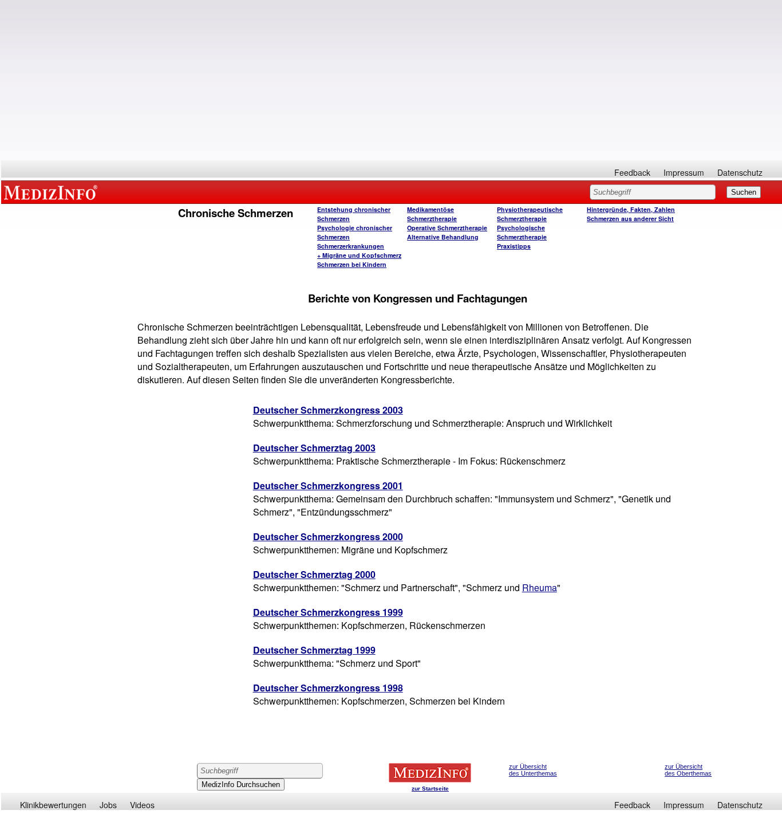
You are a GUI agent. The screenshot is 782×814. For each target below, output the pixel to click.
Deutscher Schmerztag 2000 (314, 574)
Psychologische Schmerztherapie (522, 232)
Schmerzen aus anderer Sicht (630, 218)
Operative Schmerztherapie (447, 227)
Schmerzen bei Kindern (351, 264)
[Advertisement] (391, 80)
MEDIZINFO (52, 191)
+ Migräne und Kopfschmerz (359, 255)
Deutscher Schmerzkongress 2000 (328, 536)
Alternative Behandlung (443, 237)
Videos (142, 805)
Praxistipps (514, 246)
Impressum (683, 172)
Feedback (632, 172)
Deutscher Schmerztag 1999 (314, 649)
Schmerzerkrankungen (350, 246)
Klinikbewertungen (53, 805)
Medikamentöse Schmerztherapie (432, 214)
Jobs (108, 805)
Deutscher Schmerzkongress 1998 (328, 687)
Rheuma (539, 587)
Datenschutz (740, 172)
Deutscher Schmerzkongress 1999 (328, 612)
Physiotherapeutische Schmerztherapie (530, 214)
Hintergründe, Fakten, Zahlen (631, 209)
